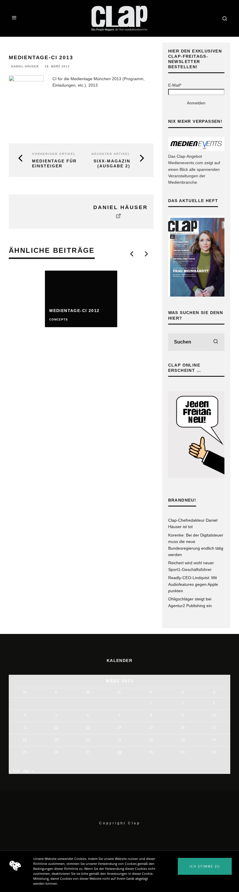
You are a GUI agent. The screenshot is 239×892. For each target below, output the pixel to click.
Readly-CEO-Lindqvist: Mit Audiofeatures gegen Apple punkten (193, 584)
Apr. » (28, 770)
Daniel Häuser (25, 66)
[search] (215, 342)
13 (88, 727)
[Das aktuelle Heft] (196, 295)
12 (56, 727)
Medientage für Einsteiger (54, 163)
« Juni (14, 770)
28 (119, 752)
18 (25, 740)
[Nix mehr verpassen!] (196, 149)
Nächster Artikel (111, 153)
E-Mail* (174, 85)
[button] (205, 866)
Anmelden (196, 103)
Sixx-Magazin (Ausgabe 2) (112, 163)
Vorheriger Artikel (54, 153)
